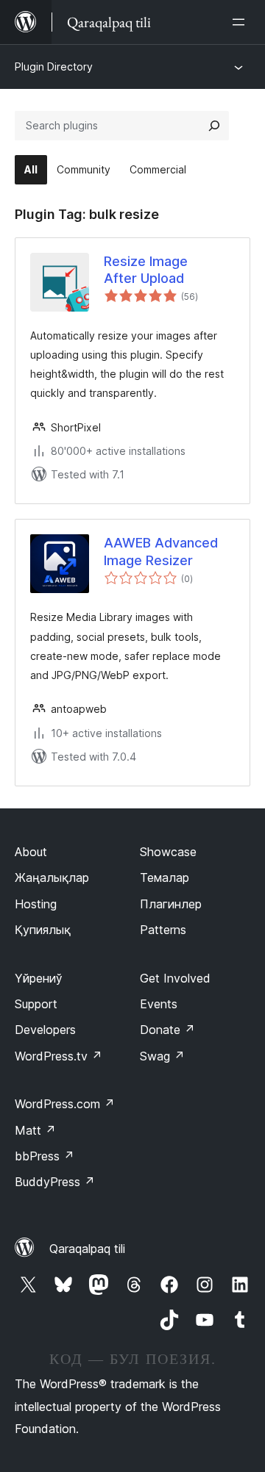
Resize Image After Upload (146, 270)
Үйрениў (39, 978)
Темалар (164, 877)
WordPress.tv (58, 1056)
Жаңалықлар (52, 877)
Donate (167, 1029)
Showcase (168, 851)
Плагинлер (171, 904)
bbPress (44, 1156)
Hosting (36, 904)
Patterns (163, 929)
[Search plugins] (214, 125)
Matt (35, 1130)
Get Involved (175, 978)
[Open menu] (241, 22)
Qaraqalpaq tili (87, 1248)
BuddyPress (55, 1181)
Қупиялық (43, 929)
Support (36, 1004)
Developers (45, 1029)
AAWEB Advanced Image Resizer (161, 551)
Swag (162, 1056)
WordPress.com (65, 1103)
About (31, 851)
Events (158, 1004)
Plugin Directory (54, 66)
